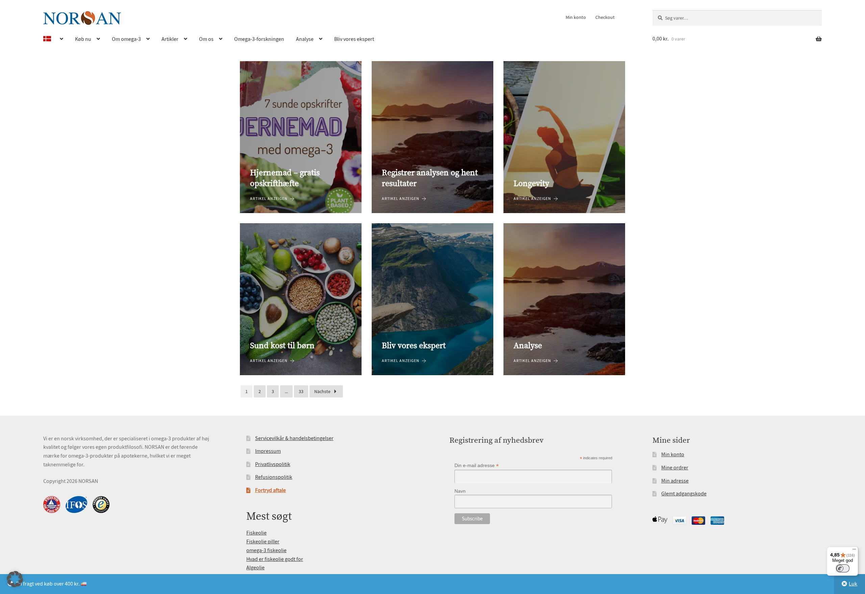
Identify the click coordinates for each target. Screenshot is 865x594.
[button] (15, 579)
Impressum (268, 451)
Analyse (305, 39)
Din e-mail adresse (476, 465)
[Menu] (854, 551)
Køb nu (83, 39)
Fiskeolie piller (262, 541)
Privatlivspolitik (272, 464)
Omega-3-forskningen (259, 39)
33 (301, 391)
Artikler (170, 39)
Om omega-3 (126, 39)
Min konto (576, 17)
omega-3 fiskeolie (266, 550)
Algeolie (255, 567)
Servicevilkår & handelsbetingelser (294, 438)
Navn (460, 491)
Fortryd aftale (270, 490)
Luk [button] (853, 583)
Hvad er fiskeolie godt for (274, 559)
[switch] (842, 568)
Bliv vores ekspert (354, 39)
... (286, 391)
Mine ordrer (674, 467)
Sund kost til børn (282, 346)
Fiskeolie (256, 533)
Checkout (605, 17)
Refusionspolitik (273, 477)
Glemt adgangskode (684, 493)
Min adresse (675, 480)
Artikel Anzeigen (269, 198)
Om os (206, 39)
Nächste (322, 391)
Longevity (531, 184)
